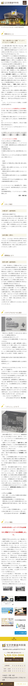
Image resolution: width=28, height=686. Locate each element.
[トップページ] (12, 2)
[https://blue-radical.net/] (7, 600)
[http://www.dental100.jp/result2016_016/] (7, 610)
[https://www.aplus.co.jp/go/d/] (7, 622)
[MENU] (25, 3)
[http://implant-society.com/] (21, 598)
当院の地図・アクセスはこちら (14, 659)
